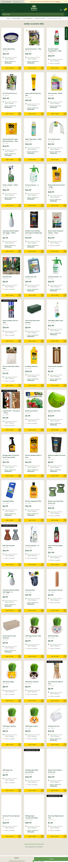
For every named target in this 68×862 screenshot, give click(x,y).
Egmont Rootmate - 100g (33, 49)
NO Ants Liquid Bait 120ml (33, 501)
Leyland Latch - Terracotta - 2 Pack (11, 412)
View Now (57, 1)
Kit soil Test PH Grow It (10, 93)
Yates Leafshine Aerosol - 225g (11, 321)
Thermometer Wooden (55, 366)
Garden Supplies (16, 18)
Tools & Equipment (28, 18)
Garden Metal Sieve (9, 49)
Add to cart (9, 68)
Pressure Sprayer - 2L (55, 277)
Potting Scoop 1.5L (54, 726)
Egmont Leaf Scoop (54, 411)
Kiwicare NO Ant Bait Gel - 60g (33, 94)
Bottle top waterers (31, 411)
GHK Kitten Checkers (32, 682)
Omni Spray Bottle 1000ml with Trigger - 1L (11, 591)
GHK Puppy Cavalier (31, 726)
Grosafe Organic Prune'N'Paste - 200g (54, 50)
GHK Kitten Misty (53, 636)
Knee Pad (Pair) (30, 590)
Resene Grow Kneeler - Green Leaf (55, 771)
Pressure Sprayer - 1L (32, 185)
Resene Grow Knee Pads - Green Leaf (56, 502)
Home (8, 18)
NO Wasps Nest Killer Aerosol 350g (31, 771)
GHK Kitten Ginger (8, 682)
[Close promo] (66, 1)
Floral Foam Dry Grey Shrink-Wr (9, 637)
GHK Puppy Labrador (9, 726)
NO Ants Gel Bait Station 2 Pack (33, 456)
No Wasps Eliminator (31, 366)
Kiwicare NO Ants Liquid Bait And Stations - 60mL (10, 140)
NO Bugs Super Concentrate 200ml (31, 817)
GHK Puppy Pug (7, 770)
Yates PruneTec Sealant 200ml (55, 546)
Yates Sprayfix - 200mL (55, 93)
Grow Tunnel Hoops (54, 139)
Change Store (17, 1)
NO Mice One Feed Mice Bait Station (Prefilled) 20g (33, 232)
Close (66, 27)
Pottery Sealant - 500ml (10, 185)
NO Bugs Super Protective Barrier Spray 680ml (11, 456)
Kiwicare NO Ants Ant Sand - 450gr (56, 186)
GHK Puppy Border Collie (33, 636)
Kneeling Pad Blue (8, 501)
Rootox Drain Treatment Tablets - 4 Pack (55, 232)
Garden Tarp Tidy (30, 277)
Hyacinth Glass (7, 277)
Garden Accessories (40, 18)
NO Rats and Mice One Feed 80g (56, 456)
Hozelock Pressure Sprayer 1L (11, 817)
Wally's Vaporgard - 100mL (33, 139)
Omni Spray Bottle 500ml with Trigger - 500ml (10, 232)
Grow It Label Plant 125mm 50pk (11, 367)
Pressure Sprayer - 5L (32, 545)
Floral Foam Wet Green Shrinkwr (32, 321)
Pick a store (8, 57)
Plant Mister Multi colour (55, 320)
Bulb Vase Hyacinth (8, 545)
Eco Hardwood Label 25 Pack (55, 682)
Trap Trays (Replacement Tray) (56, 817)
